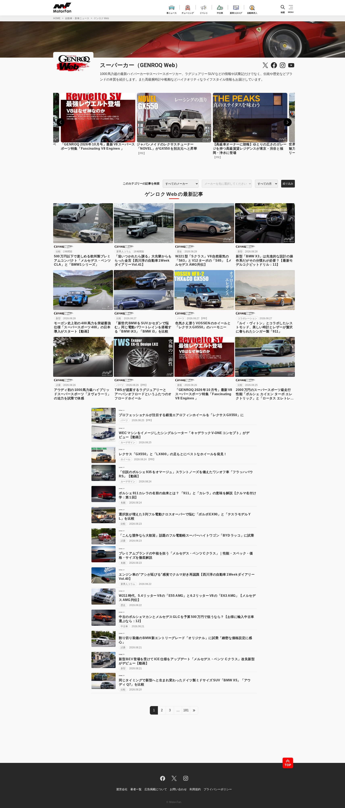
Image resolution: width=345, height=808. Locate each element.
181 (186, 710)
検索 (283, 12)
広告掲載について (155, 789)
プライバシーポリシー (218, 789)
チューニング (188, 12)
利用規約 (195, 789)
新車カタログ (236, 12)
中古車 (220, 12)
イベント (204, 12)
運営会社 (121, 789)
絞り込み (288, 183)
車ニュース (172, 12)
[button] (60, 122)
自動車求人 (252, 12)
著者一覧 (136, 789)
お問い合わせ (178, 789)
